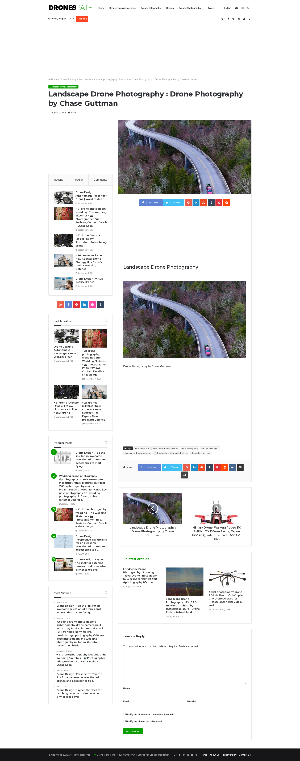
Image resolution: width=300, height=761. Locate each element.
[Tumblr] (249, 19)
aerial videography (189, 448)
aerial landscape (142, 448)
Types (211, 8)
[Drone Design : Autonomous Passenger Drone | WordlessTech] (63, 197)
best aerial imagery (210, 448)
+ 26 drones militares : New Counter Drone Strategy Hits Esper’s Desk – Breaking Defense (90, 262)
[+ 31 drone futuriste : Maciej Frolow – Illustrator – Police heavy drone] (63, 240)
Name (127, 688)
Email (127, 701)
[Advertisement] (150, 49)
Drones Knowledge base (122, 8)
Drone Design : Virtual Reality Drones (89, 280)
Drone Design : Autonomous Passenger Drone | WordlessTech (91, 196)
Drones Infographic (151, 8)
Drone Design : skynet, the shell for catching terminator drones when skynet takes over (91, 564)
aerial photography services (165, 448)
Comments (100, 179)
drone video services (200, 453)
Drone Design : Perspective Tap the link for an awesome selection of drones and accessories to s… (91, 543)
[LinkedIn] (238, 19)
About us (214, 754)
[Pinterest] (233, 19)
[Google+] (223, 19)
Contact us (245, 754)
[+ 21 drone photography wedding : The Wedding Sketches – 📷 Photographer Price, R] (63, 213)
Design (170, 8)
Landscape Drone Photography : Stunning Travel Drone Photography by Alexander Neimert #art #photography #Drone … (140, 575)
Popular (78, 179)
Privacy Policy (229, 754)
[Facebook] (228, 19)
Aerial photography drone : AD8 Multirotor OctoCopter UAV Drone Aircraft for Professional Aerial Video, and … (226, 598)
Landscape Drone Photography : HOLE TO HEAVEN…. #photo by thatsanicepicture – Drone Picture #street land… (183, 605)
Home (101, 8)
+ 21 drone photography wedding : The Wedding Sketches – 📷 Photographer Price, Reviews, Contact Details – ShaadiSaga (91, 217)
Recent (58, 179)
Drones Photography (190, 8)
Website (191, 701)
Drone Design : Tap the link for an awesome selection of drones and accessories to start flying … (91, 459)
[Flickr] (243, 19)
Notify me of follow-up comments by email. (150, 714)
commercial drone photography (138, 453)
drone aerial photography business (172, 453)
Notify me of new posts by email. (144, 721)
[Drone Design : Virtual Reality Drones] (63, 283)
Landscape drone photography (100, 79)
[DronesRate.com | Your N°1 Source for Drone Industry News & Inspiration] (70, 8)
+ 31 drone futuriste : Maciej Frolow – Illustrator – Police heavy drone (91, 240)
